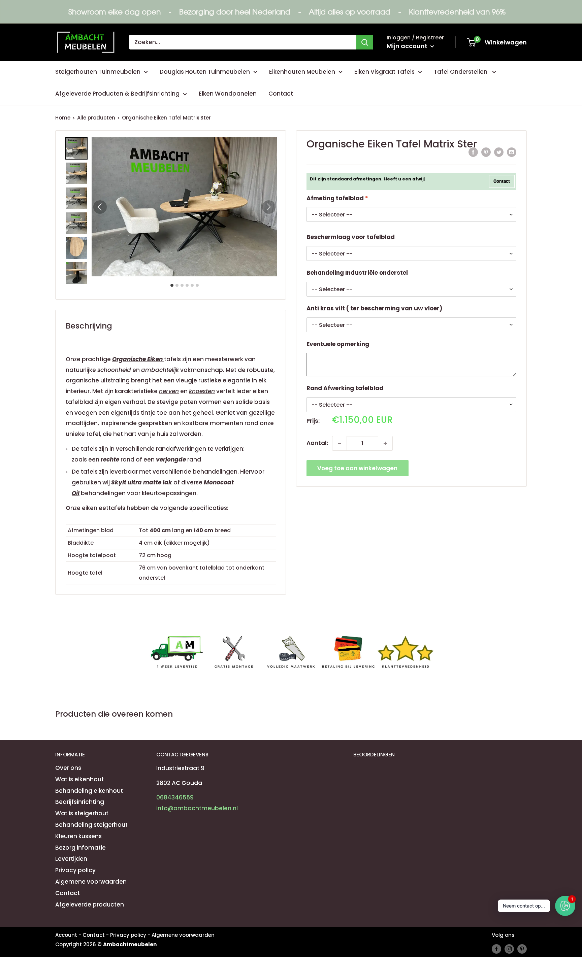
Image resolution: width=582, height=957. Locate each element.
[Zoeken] (364, 42)
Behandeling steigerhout (91, 825)
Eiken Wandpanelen (228, 94)
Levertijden (71, 859)
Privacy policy (75, 870)
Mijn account (408, 46)
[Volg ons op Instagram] (509, 949)
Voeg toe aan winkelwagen (357, 468)
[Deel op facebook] (473, 151)
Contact (280, 94)
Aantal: (317, 443)
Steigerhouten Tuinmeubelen (97, 72)
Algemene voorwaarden (91, 882)
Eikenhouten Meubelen (302, 72)
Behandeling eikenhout (89, 791)
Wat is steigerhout (81, 813)
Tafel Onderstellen (461, 72)
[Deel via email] (511, 151)
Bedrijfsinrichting (79, 802)
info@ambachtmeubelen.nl (197, 808)
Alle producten (96, 117)
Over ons (68, 768)
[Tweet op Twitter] (499, 151)
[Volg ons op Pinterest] (522, 949)
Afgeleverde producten (89, 904)
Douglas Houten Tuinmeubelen (205, 72)
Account (66, 934)
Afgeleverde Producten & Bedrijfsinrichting (117, 94)
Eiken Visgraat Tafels (384, 72)
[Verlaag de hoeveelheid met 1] (339, 443)
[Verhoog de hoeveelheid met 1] (385, 443)
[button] (76, 148)
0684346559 (175, 797)
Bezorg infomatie (80, 848)
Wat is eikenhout (79, 779)
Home (62, 117)
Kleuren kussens (78, 836)
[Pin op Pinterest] (486, 151)
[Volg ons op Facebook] (496, 949)
